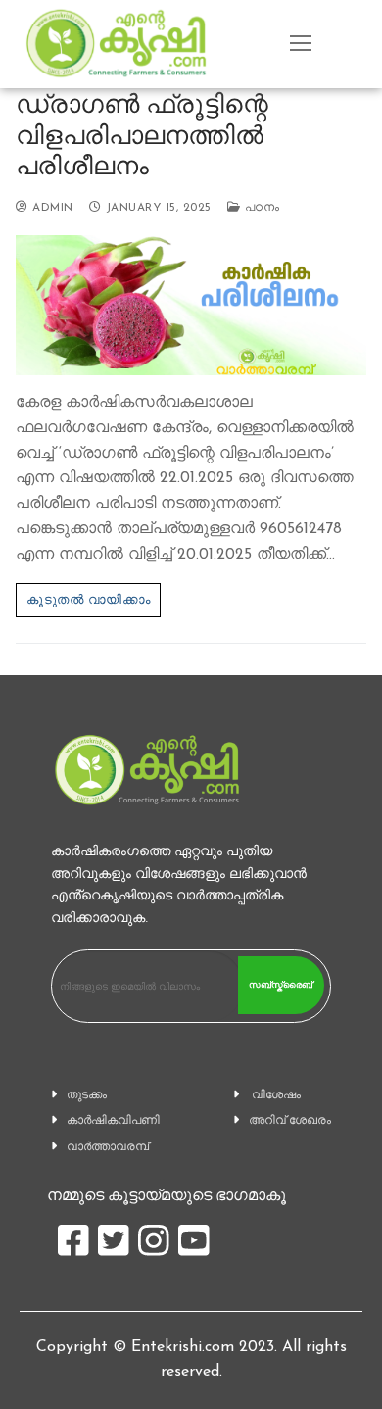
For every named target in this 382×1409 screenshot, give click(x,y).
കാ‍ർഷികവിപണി (113, 1120)
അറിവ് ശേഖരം (290, 1120)
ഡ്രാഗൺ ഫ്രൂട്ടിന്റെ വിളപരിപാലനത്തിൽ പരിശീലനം (142, 134)
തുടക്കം (87, 1094)
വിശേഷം (276, 1094)
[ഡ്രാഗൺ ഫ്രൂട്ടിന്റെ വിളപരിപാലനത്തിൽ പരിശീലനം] (191, 305)
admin (50, 208)
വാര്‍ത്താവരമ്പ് (108, 1146)
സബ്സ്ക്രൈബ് (280, 985)
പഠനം (259, 208)
